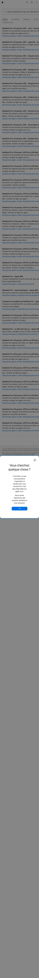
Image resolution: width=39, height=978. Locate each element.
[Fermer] (35, 460)
